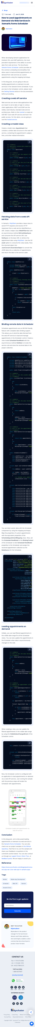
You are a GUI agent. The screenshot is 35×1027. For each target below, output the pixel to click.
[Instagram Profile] (17, 1003)
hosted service (12, 119)
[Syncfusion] (17, 1010)
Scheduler (6, 883)
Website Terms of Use (25, 1014)
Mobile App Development (18, 879)
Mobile (5, 879)
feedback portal (7, 858)
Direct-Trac (25, 856)
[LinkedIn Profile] (19, 987)
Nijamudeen (9, 29)
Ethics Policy (28, 1017)
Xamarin (23, 883)
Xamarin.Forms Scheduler (10, 67)
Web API (15, 883)
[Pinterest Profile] (13, 1003)
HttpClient (12, 223)
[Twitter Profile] (15, 987)
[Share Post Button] (31, 1012)
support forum (16, 856)
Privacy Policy (7, 1014)
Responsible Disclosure (18, 1017)
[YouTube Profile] (23, 987)
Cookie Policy (15, 1014)
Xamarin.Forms (7, 887)
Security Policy (7, 1017)
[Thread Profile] (21, 1003)
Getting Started (9, 91)
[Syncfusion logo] (7, 2)
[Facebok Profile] (11, 987)
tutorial (22, 112)
